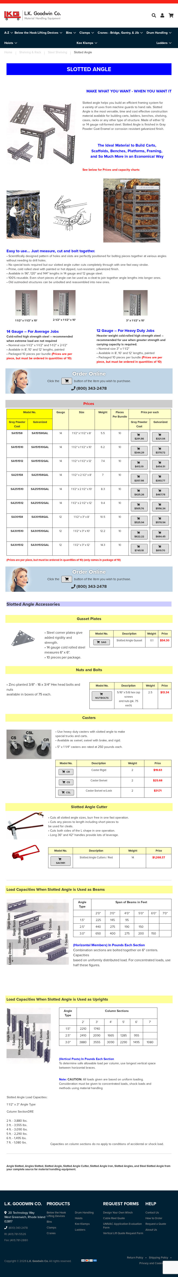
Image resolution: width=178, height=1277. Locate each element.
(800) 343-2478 (91, 388)
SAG (103, 642)
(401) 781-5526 (17, 1234)
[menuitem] (38, 33)
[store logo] (32, 15)
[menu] (89, 38)
